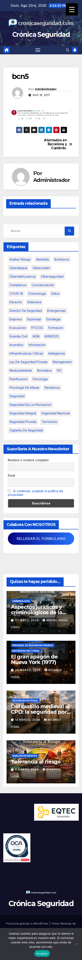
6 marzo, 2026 (27, 769)
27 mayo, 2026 (27, 620)
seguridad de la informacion (30, 404)
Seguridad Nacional (55, 413)
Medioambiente (20, 370)
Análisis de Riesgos (24, 755)
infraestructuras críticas (26, 353)
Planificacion (18, 379)
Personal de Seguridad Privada (32, 645)
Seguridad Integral (25, 700)
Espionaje (34, 319)
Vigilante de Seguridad (26, 430)
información (37, 345)
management (62, 362)
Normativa (44, 370)
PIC (59, 370)
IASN (36, 336)
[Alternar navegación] (38, 50)
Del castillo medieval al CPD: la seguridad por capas (40, 711)
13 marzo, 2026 (28, 719)
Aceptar (42, 953)
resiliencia (52, 387)
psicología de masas (24, 387)
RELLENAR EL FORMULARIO (41, 538)
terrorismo (49, 422)
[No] (76, 944)
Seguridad (16, 396)
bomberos (61, 259)
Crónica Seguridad (41, 34)
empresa (15, 319)
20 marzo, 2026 (28, 670)
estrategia (53, 319)
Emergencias (56, 310)
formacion (55, 328)
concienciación (43, 285)
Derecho (15, 302)
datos (55, 293)
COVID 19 (16, 293)
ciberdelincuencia (22, 276)
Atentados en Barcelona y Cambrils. (55, 144)
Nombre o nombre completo (28, 460)
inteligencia (56, 353)
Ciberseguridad (52, 276)
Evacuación (17, 328)
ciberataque (18, 268)
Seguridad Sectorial (26, 650)
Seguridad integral (22, 413)
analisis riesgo (20, 259)
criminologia (37, 293)
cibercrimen (41, 268)
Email (11, 475)
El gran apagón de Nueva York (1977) (34, 659)
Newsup (66, 923)
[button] (67, 50)
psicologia (40, 379)
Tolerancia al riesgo (36, 761)
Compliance (17, 285)
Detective (34, 302)
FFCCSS (37, 328)
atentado (42, 259)
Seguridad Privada (22, 422)
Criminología (21, 601)
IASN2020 (52, 336)
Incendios (16, 345)
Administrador (45, 89)
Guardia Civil (18, 336)
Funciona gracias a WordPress (27, 923)
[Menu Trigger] (72, 9)
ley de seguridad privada (28, 362)
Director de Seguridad (25, 310)
